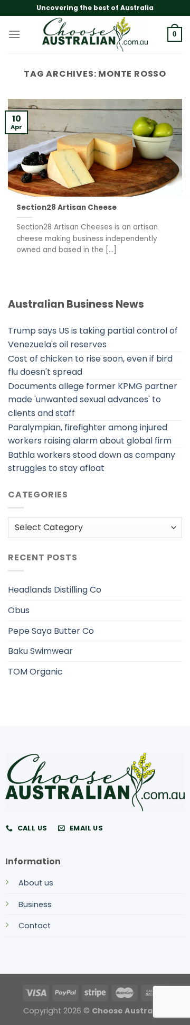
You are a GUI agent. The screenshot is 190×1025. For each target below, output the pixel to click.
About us (35, 883)
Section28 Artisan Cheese (66, 208)
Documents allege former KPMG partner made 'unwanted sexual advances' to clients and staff (92, 399)
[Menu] (14, 34)
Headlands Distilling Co (54, 590)
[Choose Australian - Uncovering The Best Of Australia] (95, 34)
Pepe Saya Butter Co (51, 631)
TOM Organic (35, 672)
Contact (34, 925)
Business (35, 904)
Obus (19, 610)
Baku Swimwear (40, 651)
